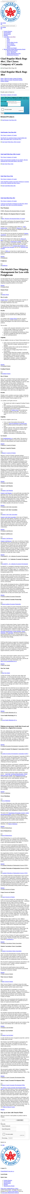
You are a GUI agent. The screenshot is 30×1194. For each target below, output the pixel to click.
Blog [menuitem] (8, 38)
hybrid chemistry (17, 631)
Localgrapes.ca (9, 939)
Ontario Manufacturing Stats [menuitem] (14, 53)
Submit (10, 1138)
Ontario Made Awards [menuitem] (12, 42)
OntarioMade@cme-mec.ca (7, 1171)
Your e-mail (3, 101)
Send (2, 113)
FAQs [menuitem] (8, 41)
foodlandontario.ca (7, 438)
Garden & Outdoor (17, 78)
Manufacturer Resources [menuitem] (13, 54)
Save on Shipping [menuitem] (11, 45)
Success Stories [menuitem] (10, 43)
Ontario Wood (4, 299)
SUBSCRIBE (20, 1120)
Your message (4, 106)
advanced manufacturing (7, 631)
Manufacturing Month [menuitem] (12, 50)
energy (23, 631)
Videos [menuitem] (8, 46)
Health (10, 775)
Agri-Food (7, 774)
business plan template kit (19, 245)
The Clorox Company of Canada (9, 94)
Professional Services (20, 775)
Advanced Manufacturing (17, 774)
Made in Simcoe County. (9, 1107)
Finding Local (14, 410)
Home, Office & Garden (6, 78)
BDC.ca (8, 251)
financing (19, 228)
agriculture (10, 632)
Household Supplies (18, 80)
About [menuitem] (8, 39)
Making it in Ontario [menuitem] (12, 48)
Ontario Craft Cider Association (8, 517)
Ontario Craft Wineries (6, 493)
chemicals (3, 632)
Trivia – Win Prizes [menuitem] (11, 52)
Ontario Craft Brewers (6, 541)
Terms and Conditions (6, 1188)
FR (1, 24)
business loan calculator (8, 247)
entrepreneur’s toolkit (16, 241)
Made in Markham (12, 824)
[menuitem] (8, 31)
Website (2, 256)
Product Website (5, 81)
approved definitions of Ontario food (18, 423)
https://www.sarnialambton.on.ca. (9, 661)
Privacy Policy (14, 1188)
